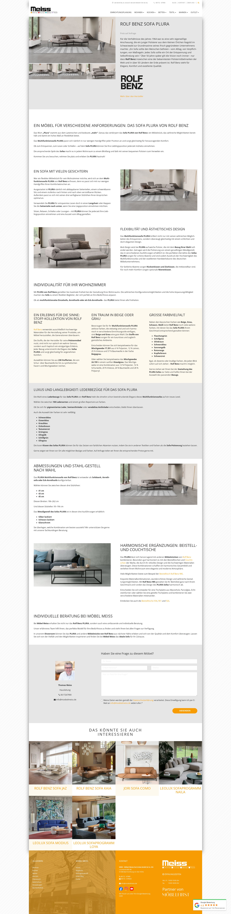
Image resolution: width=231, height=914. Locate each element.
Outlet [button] (194, 12)
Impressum (36, 879)
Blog (174, 3)
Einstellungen (37, 885)
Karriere (35, 876)
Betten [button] (161, 12)
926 (167, 601)
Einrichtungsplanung (121, 12)
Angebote (79, 870)
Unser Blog (79, 876)
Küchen (35, 870)
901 (159, 601)
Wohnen (35, 867)
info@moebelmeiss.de (120, 703)
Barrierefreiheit (37, 888)
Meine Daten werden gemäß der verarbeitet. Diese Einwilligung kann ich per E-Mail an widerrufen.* (149, 701)
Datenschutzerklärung (143, 700)
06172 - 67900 (160, 3)
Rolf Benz (38, 329)
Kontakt (181, 3)
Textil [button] (172, 12)
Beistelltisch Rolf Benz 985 (171, 573)
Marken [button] (182, 12)
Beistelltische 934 (149, 601)
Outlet (78, 879)
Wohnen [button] (138, 12)
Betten (34, 873)
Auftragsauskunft (82, 873)
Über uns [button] (190, 3)
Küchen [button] (150, 12)
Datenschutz (37, 882)
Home (78, 867)
